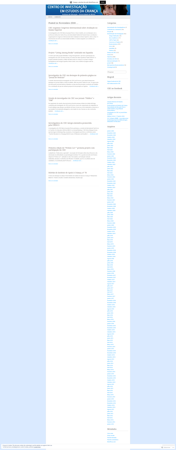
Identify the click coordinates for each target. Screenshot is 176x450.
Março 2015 (110, 344)
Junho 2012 (110, 413)
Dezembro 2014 (111, 350)
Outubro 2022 (111, 162)
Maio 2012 (110, 415)
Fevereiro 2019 (111, 246)
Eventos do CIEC (111, 52)
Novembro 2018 (111, 252)
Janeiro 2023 (110, 156)
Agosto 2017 (110, 283)
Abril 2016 (110, 317)
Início (50, 17)
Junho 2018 (110, 263)
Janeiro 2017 (110, 298)
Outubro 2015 (111, 329)
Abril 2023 (110, 149)
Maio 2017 (110, 290)
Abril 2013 (110, 392)
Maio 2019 (110, 239)
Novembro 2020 (111, 206)
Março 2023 (110, 152)
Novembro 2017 (111, 277)
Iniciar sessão (110, 435)
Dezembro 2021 (111, 181)
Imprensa (109, 56)
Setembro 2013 (111, 382)
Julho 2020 (110, 212)
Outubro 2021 (111, 185)
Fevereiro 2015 (111, 346)
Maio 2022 (110, 170)
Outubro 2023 (111, 137)
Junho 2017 (110, 288)
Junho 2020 (110, 214)
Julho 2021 (110, 189)
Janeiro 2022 (110, 179)
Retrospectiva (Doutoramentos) (115, 65)
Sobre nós (58, 17)
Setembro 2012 (111, 407)
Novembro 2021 (111, 183)
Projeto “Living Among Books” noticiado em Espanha (70, 53)
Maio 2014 (110, 365)
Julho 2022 (110, 166)
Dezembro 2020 (111, 204)
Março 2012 (110, 420)
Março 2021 (110, 198)
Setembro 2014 (111, 357)
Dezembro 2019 (111, 227)
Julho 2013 (110, 386)
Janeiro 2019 (110, 248)
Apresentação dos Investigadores (116, 27)
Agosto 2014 (110, 359)
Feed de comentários (112, 439)
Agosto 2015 (110, 334)
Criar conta (110, 433)
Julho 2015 (110, 336)
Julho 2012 (110, 411)
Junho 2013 (110, 388)
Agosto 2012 (110, 409)
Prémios (111, 50)
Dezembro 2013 (111, 376)
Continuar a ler (53, 40)
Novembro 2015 (111, 327)
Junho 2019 (110, 237)
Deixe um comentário (53, 43)
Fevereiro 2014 (111, 371)
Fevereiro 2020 (111, 223)
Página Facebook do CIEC (114, 81)
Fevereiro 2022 (111, 177)
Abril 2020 (110, 219)
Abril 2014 (110, 367)
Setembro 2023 (111, 139)
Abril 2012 (110, 417)
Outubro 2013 (111, 380)
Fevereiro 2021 (111, 200)
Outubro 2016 (111, 304)
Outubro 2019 (111, 231)
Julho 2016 (110, 311)
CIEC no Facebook (114, 88)
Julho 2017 (110, 286)
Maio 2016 (110, 315)
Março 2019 (110, 244)
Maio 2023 (110, 147)
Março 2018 (110, 269)
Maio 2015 (110, 340)
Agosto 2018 (110, 258)
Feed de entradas (111, 437)
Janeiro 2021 (110, 202)
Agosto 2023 (110, 141)
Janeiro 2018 (110, 273)
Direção (109, 31)
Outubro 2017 (111, 279)
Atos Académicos (113, 38)
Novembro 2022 (111, 160)
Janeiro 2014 (110, 373)
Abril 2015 (110, 342)
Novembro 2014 (111, 353)
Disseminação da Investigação (115, 33)
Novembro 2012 (111, 403)
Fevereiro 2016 (111, 321)
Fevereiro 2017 (111, 296)
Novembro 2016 (111, 302)
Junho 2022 (110, 168)
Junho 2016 (110, 313)
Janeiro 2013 (110, 399)
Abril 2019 (110, 242)
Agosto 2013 (110, 384)
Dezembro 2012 (111, 401)
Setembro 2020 (111, 210)
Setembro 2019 (111, 233)
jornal (108, 63)
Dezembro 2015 (111, 325)
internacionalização (112, 61)
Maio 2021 (110, 193)
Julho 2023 (110, 143)
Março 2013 (110, 394)
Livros (110, 46)
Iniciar (102, 2)
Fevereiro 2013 (111, 397)
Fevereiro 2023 (111, 154)
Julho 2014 (110, 361)
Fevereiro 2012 (111, 422)
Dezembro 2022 (111, 158)
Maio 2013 (110, 390)
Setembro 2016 (111, 307)
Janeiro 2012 (110, 424)
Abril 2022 (110, 173)
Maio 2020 (110, 216)
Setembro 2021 (111, 187)
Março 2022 (110, 175)
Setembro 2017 (111, 281)
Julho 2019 (110, 235)
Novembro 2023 (111, 135)
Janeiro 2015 (110, 348)
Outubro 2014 (111, 355)
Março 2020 (110, 221)
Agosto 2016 (110, 309)
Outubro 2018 (111, 254)
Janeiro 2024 (110, 131)
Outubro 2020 (111, 208)
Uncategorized (111, 67)
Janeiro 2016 (110, 323)
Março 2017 (110, 294)
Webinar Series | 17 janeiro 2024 (115, 116)
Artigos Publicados (114, 35)
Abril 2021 (110, 195)
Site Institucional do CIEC (113, 83)
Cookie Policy (37, 447)
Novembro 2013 (111, 378)
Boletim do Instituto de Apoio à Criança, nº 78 (67, 173)
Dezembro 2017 (111, 275)
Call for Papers (113, 40)
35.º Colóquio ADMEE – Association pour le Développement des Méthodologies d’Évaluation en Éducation (117, 120)
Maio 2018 (110, 265)
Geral (108, 54)
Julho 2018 (110, 260)
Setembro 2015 (111, 332)
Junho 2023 (110, 145)
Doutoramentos (113, 44)
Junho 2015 (110, 338)
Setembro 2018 (111, 256)
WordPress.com (111, 441)
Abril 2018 (110, 267)
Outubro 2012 (111, 405)
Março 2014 (110, 369)
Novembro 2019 (111, 229)
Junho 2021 (110, 191)
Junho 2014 (110, 363)
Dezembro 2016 (111, 300)
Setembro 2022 (111, 164)
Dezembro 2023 (111, 133)
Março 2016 (110, 319)
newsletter (112, 48)
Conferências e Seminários (114, 29)
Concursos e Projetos (114, 42)
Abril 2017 (110, 292)
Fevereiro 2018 (111, 271)
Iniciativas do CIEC (112, 59)
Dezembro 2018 (111, 250)
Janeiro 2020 (110, 225)
